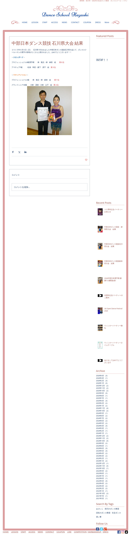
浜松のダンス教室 (103, 512)
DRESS (105, 532)
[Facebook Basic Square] (97, 529)
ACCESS (32, 532)
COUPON (61, 532)
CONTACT (50, 532)
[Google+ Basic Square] (105, 529)
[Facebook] (119, 532)
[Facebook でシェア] (13, 152)
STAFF (23, 532)
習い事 (98, 517)
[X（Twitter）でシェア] (19, 152)
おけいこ (99, 508)
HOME (6, 532)
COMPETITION (80, 532)
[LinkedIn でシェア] (25, 152)
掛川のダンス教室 (112, 508)
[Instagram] (122, 532)
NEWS (40, 532)
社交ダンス (116, 512)
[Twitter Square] (126, 532)
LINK (69, 532)
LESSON (14, 532)
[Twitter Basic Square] (101, 529)
